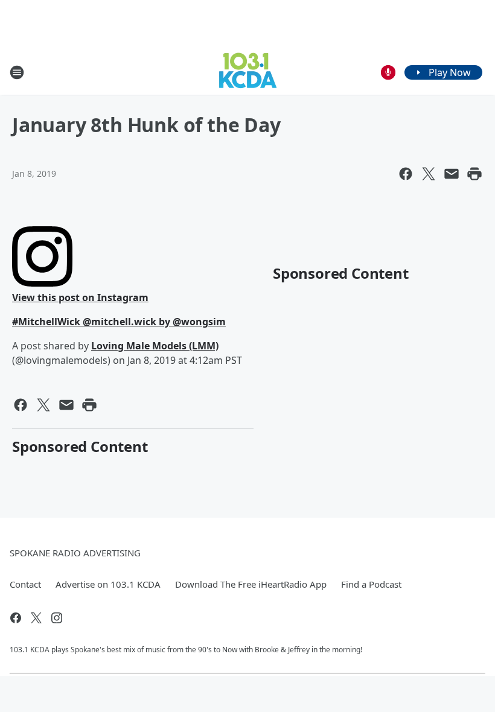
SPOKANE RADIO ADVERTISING (75, 553)
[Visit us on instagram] (57, 618)
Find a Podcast (371, 584)
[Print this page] (474, 173)
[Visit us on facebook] (15, 618)
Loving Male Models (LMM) (155, 345)
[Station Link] (248, 72)
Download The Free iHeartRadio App (251, 584)
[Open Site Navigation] (17, 72)
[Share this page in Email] (451, 173)
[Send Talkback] (388, 72)
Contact (25, 584)
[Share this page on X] (428, 173)
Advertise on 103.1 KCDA (108, 584)
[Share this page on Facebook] (405, 173)
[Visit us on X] (36, 618)
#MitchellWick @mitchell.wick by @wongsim (119, 321)
